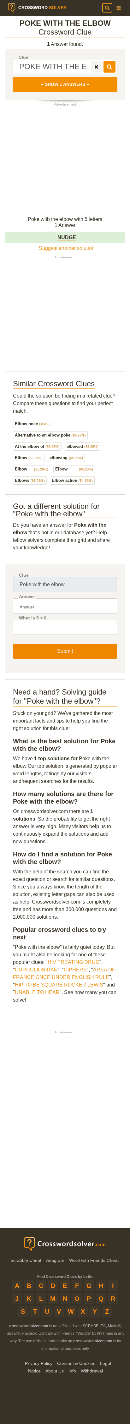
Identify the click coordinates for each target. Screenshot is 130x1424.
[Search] (107, 8)
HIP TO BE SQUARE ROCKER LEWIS (59, 984)
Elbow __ (31, 469)
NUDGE (66, 237)
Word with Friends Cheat (94, 1260)
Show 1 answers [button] (65, 84)
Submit (65, 651)
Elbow (29, 457)
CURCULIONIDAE (36, 969)
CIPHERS (75, 969)
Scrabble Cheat (25, 1260)
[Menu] (118, 8)
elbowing (66, 457)
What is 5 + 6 (32, 618)
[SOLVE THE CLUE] (109, 67)
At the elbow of (37, 446)
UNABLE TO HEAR (37, 992)
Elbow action (72, 480)
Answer (27, 597)
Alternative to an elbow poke (50, 435)
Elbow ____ (74, 469)
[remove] (96, 67)
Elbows (30, 480)
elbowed (82, 446)
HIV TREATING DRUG (73, 962)
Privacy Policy (38, 1363)
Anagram (55, 1260)
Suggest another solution (67, 248)
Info (72, 1370)
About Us (54, 1370)
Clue (23, 57)
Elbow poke (32, 423)
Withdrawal (92, 1370)
